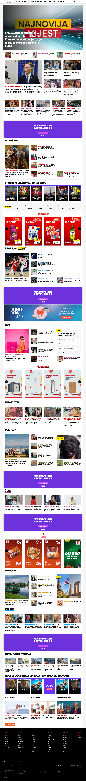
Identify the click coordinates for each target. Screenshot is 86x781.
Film (33, 737)
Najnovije (79, 737)
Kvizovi (64, 749)
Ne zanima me (62, 343)
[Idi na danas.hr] (17, 2)
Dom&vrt (49, 737)
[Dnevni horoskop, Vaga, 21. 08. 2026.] (17, 208)
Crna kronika (7, 739)
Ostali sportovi (20, 747)
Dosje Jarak (7, 747)
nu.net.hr (75, 771)
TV (32, 743)
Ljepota (49, 741)
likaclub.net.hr (20, 773)
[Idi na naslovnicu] (8, 3)
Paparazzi (33, 741)
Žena (45, 2)
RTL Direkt (6, 743)
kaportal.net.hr (35, 771)
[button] (7, 187)
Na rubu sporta (20, 741)
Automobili (50, 755)
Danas (6, 733)
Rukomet (19, 737)
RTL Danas (6, 741)
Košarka (19, 743)
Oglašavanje (13, 766)
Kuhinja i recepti (51, 739)
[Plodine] (43, 214)
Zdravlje (49, 751)
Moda (49, 745)
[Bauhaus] (43, 368)
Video (79, 735)
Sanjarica (79, 739)
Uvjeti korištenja (20, 766)
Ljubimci (49, 743)
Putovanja (49, 747)
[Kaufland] (43, 535)
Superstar (34, 747)
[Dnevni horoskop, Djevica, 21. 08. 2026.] (72, 205)
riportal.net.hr (50, 771)
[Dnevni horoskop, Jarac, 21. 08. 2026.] (50, 208)
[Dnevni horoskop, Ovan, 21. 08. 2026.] (17, 205)
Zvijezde (33, 735)
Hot (28, 2)
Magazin (33, 2)
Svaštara (64, 747)
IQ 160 (53, 2)
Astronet (64, 735)
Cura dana (65, 737)
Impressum (7, 766)
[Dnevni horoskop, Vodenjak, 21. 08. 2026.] (61, 208)
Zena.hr (10, 771)
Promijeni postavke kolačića (51, 766)
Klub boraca (20, 739)
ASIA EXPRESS (60, 2)
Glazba (33, 739)
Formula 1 (19, 751)
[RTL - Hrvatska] (73, 766)
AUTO (49, 2)
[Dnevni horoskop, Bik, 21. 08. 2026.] (28, 205)
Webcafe (39, 2)
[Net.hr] (79, 766)
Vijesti (6, 735)
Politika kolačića (28, 766)
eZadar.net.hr (69, 771)
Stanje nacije (7, 745)
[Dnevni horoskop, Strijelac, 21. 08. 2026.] (39, 208)
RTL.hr (6, 771)
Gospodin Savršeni (35, 749)
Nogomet (19, 735)
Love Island (34, 745)
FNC (18, 749)
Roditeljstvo (50, 749)
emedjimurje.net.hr (21, 771)
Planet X (64, 745)
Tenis (19, 745)
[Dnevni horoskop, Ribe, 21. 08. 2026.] (72, 208)
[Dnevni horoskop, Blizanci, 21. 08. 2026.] (39, 205)
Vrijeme (6, 749)
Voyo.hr (14, 771)
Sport (24, 2)
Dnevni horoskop (66, 739)
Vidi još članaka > (10, 724)
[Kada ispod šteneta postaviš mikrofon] (69, 447)
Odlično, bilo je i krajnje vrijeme (66, 339)
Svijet (6, 737)
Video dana (65, 751)
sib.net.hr (28, 771)
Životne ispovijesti (51, 753)
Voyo (33, 753)
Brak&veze (49, 735)
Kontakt (42, 766)
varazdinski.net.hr (42, 771)
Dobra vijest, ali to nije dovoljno (66, 348)
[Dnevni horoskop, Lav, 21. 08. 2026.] (61, 205)
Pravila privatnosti (36, 766)
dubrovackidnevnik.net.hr (59, 771)
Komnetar (65, 741)
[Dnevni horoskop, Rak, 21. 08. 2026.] (50, 205)
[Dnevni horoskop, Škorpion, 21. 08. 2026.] (28, 208)
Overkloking (65, 743)
